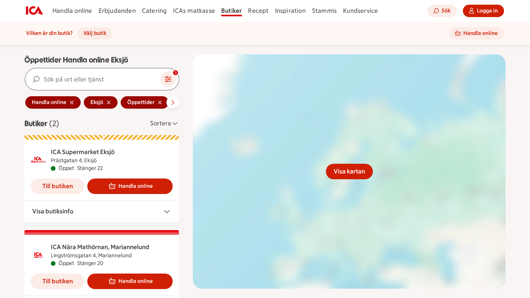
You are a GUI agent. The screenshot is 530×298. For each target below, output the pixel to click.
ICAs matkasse (194, 10)
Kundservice (360, 10)
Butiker (231, 10)
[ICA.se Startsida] (34, 11)
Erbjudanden (117, 10)
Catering (154, 10)
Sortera (160, 123)
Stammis (324, 10)
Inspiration (290, 10)
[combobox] (92, 79)
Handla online (72, 10)
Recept (258, 10)
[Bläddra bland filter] (172, 102)
